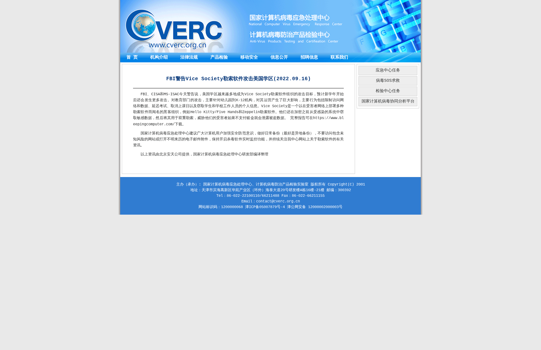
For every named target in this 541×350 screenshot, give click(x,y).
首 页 (132, 57)
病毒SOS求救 (388, 80)
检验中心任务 (388, 91)
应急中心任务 (388, 70)
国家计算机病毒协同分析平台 (388, 101)
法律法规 (189, 57)
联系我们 (339, 57)
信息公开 (279, 57)
